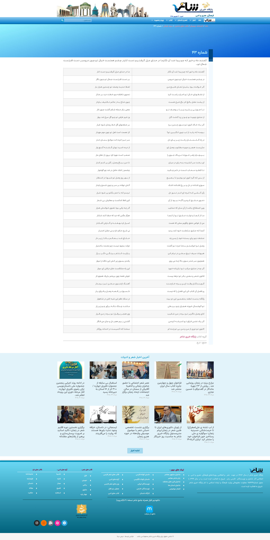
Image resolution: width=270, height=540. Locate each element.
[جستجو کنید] (62, 20)
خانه (199, 20)
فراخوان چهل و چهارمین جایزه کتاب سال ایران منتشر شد (169, 386)
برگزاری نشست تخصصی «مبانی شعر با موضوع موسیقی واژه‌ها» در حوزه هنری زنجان (136, 432)
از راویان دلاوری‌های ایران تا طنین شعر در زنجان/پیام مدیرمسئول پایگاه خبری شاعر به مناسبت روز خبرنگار (167, 432)
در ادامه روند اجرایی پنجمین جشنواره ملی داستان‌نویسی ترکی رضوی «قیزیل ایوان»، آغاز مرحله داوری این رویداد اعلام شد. (70, 389)
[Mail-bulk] (51, 523)
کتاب (170, 20)
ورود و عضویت (159, 20)
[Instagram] (37, 523)
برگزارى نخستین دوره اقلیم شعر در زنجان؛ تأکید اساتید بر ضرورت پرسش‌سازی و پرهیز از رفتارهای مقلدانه (70, 432)
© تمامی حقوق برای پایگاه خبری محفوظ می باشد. (155, 536)
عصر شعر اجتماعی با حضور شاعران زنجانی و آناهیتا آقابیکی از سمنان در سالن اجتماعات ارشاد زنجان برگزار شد (135, 389)
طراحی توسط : (125, 536)
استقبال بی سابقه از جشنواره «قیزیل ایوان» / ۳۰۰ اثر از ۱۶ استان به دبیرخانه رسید (105, 387)
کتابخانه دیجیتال (196, 26)
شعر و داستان (182, 20)
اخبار (194, 20)
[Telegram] (64, 523)
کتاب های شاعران (181, 26)
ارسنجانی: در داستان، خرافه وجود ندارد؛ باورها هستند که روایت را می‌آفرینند (103, 431)
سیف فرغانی (168, 26)
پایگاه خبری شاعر (188, 337)
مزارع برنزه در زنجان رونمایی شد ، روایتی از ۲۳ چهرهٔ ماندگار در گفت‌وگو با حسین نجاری (200, 387)
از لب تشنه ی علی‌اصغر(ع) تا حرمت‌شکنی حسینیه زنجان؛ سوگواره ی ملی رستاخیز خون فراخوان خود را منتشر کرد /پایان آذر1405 (200, 434)
